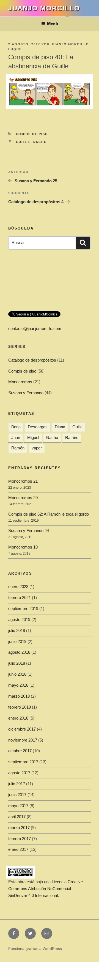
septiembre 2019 (23, 608)
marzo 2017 (19, 827)
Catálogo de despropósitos (32, 360)
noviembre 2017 (22, 740)
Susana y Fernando (25, 392)
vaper (37, 448)
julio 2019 (16, 630)
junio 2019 (17, 641)
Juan (15, 437)
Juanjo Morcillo (44, 8)
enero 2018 (18, 718)
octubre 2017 (20, 750)
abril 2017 (17, 816)
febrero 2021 (19, 597)
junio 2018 (17, 674)
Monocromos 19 (23, 547)
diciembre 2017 (22, 729)
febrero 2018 (19, 707)
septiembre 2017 (23, 761)
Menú (52, 23)
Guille (23, 142)
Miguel (33, 437)
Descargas (38, 426)
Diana (60, 426)
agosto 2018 (19, 652)
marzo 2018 (19, 696)
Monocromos (20, 381)
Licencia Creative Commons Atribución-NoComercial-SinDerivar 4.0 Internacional (45, 888)
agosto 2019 (19, 619)
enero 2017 (18, 849)
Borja (16, 426)
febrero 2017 (19, 838)
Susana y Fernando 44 (28, 530)
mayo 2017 (18, 805)
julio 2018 (16, 663)
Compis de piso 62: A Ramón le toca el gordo (48, 514)
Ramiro (71, 437)
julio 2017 (16, 783)
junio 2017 (17, 794)
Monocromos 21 (23, 481)
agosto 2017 (19, 772)
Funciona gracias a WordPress (35, 948)
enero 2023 (18, 586)
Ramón (17, 448)
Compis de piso (32, 134)
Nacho (40, 142)
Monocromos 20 (23, 497)
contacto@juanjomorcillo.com (34, 328)
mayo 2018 (18, 685)
